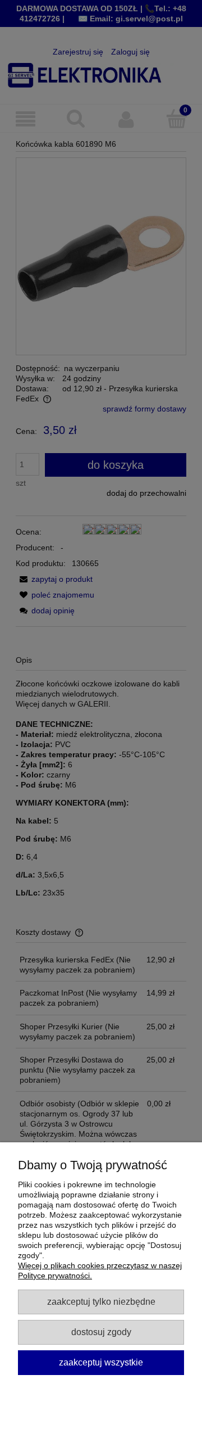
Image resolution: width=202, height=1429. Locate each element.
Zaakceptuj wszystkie (101, 1362)
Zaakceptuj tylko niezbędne (101, 1301)
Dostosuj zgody (101, 1332)
